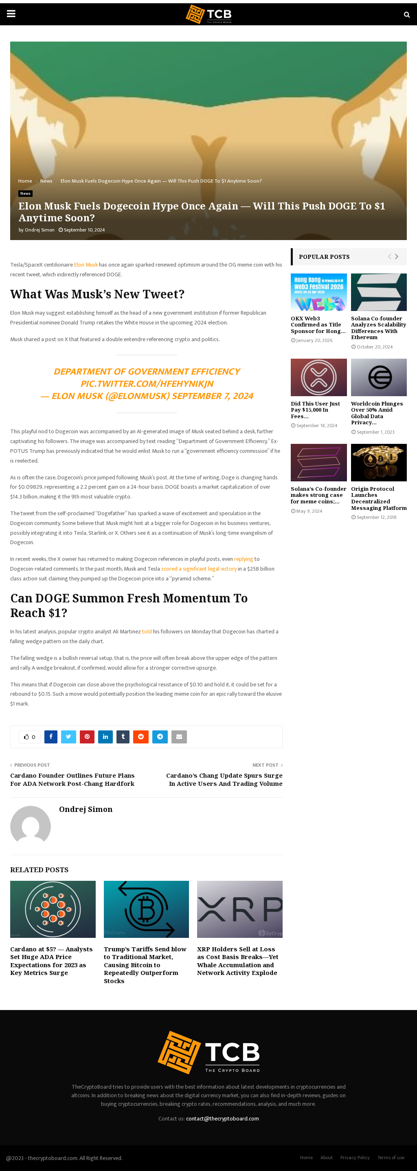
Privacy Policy (355, 1157)
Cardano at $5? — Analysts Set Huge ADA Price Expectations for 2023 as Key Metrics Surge (51, 961)
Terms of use (390, 1157)
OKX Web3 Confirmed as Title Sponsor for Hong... (318, 325)
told (147, 631)
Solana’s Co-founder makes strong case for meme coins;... (319, 495)
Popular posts (324, 256)
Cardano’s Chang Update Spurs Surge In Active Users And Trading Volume (224, 779)
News (25, 193)
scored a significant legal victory (199, 568)
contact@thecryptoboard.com (222, 1118)
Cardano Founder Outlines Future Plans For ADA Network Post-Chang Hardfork (72, 779)
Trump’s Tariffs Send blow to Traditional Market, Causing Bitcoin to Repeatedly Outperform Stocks (145, 965)
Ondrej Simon (40, 230)
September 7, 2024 (212, 396)
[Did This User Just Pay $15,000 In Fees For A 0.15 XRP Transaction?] (319, 377)
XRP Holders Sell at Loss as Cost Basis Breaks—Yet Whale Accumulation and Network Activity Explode (238, 961)
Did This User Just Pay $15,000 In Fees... (315, 410)
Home (306, 1157)
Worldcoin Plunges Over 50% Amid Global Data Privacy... (377, 413)
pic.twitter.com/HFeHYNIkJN (146, 384)
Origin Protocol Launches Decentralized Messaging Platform (379, 498)
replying (244, 559)
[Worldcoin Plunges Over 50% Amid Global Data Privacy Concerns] (379, 377)
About (326, 1157)
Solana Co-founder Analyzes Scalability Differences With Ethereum (378, 328)
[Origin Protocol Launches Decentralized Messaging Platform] (379, 462)
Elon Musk (86, 264)
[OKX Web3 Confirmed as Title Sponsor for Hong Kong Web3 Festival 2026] (319, 292)
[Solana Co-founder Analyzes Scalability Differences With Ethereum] (379, 292)
